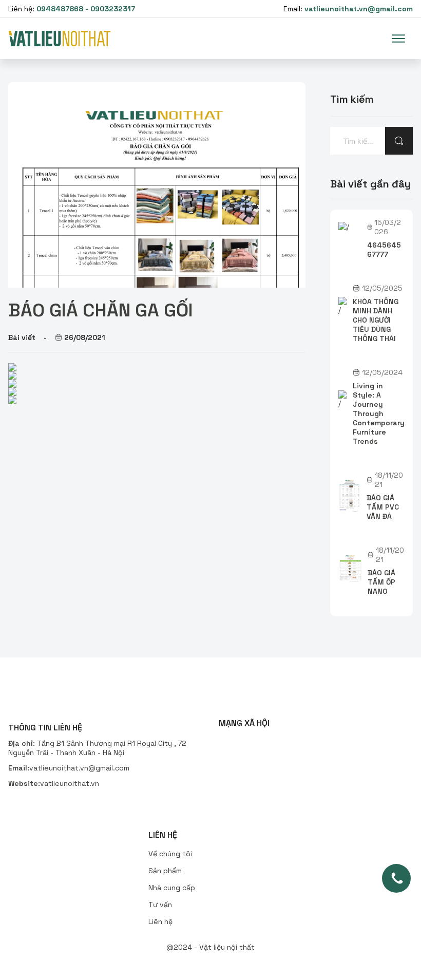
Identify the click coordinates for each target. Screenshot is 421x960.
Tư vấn (160, 904)
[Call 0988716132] (396, 878)
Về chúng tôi (170, 853)
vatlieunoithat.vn (69, 783)
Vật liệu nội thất (227, 947)
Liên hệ (160, 921)
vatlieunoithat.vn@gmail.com (79, 768)
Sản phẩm (165, 870)
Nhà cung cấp (171, 887)
